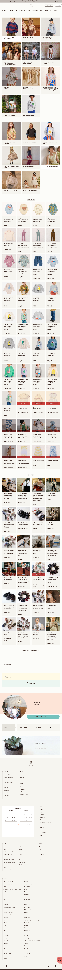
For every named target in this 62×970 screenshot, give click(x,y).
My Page (22, 780)
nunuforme (26, 915)
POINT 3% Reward (43, 717)
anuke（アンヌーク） (8, 884)
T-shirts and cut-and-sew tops (10, 852)
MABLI (25, 889)
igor (4, 933)
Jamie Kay (6, 940)
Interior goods (42, 852)
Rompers (42, 819)
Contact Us (6, 795)
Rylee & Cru (27, 930)
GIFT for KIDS (22, 862)
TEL (53, 727)
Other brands (27, 917)
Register (22, 777)
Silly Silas (26, 935)
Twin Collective (27, 945)
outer (41, 809)
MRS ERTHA (27, 907)
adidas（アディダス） (8, 881)
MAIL (39, 727)
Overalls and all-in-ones (9, 870)
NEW (41, 830)
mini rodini (26, 902)
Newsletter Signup (24, 794)
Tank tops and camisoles (9, 862)
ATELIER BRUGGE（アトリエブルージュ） (13, 889)
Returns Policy (7, 785)
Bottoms (42, 814)
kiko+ (5, 948)
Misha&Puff (26, 904)
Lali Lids (5, 951)
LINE (21, 791)
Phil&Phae (26, 925)
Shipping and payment (9, 777)
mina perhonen (27, 899)
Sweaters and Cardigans (9, 859)
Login (21, 774)
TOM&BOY (26, 943)
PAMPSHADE (27, 922)
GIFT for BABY (43, 832)
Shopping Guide (7, 774)
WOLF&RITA (27, 951)
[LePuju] (31, 5)
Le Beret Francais (7, 953)
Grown (5, 927)
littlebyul (26, 881)
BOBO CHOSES (7, 897)
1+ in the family (27, 953)
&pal (5, 891)
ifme (5, 930)
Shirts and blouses (8, 854)
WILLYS (26, 948)
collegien (6, 904)
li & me (5, 958)
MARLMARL (26, 894)
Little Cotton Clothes (29, 884)
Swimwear (21, 852)
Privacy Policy (7, 787)
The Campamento (28, 938)
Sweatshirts (6, 857)
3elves (25, 956)
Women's (41, 846)
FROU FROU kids (7, 915)
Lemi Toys (6, 956)
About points (6, 780)
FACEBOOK (22, 789)
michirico (26, 897)
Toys (40, 849)
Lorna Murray (27, 886)
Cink (5, 902)
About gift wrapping (8, 782)
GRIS (5, 925)
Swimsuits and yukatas (45, 822)
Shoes (41, 825)
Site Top (5, 798)
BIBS (5, 894)
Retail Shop (6, 790)
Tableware (41, 854)
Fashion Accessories (23, 857)
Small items (43, 827)
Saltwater (26, 933)
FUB (4, 920)
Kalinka (5, 938)
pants (5, 867)
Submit (45, 5)
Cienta (5, 899)
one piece (42, 817)
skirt (20, 846)
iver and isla (6, 935)
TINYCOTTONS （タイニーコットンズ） (33, 940)
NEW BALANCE (27, 909)
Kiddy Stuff (6, 943)
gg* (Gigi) (6, 922)
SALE (41, 835)
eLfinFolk (6, 909)
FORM (25, 727)
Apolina (5, 886)
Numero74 (26, 912)
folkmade (6, 917)
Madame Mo (27, 891)
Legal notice (6, 792)
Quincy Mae (27, 927)
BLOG (21, 786)
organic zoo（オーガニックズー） (31, 920)
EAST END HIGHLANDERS (9, 907)
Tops (41, 812)
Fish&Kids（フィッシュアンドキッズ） (12, 912)
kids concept (6, 945)
